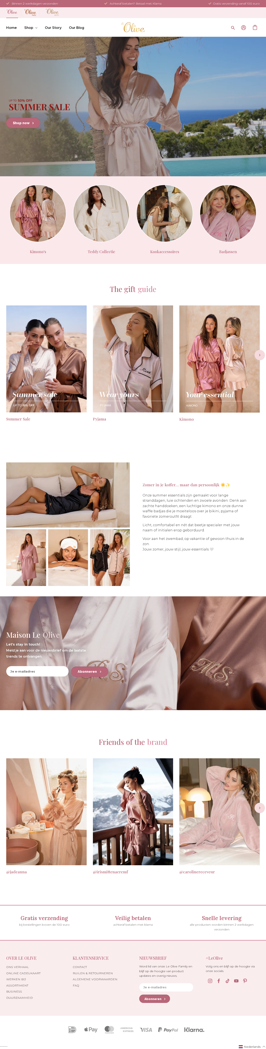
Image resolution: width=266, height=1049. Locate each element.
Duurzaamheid (19, 998)
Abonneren (88, 672)
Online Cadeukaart (23, 973)
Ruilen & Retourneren (93, 973)
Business (14, 991)
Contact (80, 967)
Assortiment (17, 985)
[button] (252, 1046)
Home (11, 28)
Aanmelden (243, 27)
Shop (28, 28)
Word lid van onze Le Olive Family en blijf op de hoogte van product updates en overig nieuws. (165, 971)
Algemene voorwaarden (95, 979)
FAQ (76, 985)
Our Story (53, 28)
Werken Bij (16, 979)
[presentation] (260, 355)
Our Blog (76, 28)
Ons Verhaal (17, 967)
